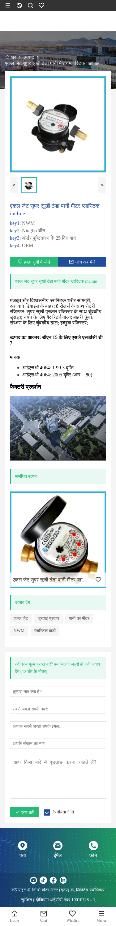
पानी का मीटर (79, 618)
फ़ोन (93, 855)
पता (22, 855)
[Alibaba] (83, 880)
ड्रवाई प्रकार (48, 618)
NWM (19, 630)
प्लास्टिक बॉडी (45, 630)
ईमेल (58, 855)
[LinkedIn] (63, 880)
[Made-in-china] (73, 880)
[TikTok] (43, 880)
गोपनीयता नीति (62, 812)
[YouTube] (33, 880)
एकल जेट (21, 618)
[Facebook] (53, 880)
